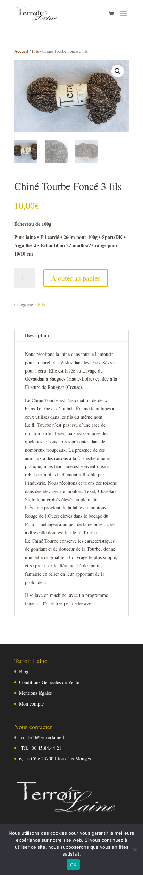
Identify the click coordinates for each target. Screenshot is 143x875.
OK (73, 864)
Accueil (21, 51)
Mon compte (31, 703)
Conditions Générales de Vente (49, 682)
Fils (35, 51)
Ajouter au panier (75, 278)
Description (37, 335)
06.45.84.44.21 (46, 747)
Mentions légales (35, 693)
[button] (117, 71)
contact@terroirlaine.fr (43, 737)
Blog (23, 671)
